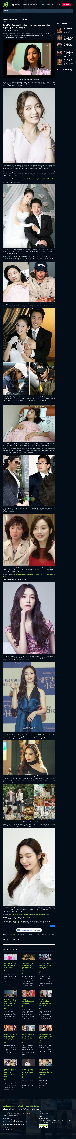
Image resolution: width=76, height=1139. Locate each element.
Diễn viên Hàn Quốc (22, 934)
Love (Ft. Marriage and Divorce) (44, 934)
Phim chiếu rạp (33, 4)
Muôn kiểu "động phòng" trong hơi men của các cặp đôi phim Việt (10, 1002)
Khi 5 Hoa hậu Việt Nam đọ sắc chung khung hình (10, 965)
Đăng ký (58, 4)
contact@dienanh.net (44, 1118)
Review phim (26, 4)
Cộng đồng (18, 4)
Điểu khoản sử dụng (20, 1106)
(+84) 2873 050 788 (7, 1129)
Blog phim (41, 4)
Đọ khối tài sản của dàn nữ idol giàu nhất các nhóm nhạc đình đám (10, 1037)
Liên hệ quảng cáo (36, 1106)
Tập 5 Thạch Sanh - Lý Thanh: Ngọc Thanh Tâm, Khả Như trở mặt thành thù (28, 967)
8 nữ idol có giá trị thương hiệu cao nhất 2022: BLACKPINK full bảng (10, 1072)
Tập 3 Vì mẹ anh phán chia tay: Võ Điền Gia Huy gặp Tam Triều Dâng (68, 37)
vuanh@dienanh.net (8, 1127)
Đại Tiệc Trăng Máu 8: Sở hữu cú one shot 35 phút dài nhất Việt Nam (68, 54)
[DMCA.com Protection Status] (43, 1126)
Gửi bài (52, 925)
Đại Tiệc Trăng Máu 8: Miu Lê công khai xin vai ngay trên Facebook (68, 46)
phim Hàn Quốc (32, 934)
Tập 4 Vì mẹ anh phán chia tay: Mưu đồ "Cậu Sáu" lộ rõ (68, 30)
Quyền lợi (7, 1106)
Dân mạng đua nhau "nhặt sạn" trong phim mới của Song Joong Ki (45, 1071)
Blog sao (48, 4)
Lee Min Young (13, 934)
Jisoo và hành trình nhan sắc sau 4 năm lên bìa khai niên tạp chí (45, 1037)
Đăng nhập (66, 4)
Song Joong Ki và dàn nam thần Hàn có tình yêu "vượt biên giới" (28, 1071)
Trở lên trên (63, 1137)
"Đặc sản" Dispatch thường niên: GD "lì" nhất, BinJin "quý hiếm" (28, 1037)
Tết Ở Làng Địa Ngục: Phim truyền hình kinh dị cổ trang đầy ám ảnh (45, 966)
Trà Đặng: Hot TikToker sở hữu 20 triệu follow (28, 1001)
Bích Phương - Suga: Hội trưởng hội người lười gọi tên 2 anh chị (45, 1002)
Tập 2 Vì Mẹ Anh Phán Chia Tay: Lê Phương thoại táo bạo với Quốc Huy (68, 62)
